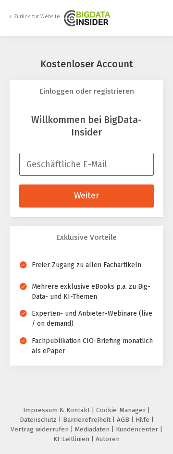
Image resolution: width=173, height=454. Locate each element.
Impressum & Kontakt (57, 410)
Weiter (86, 195)
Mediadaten (93, 429)
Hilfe (143, 420)
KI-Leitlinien (72, 439)
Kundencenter (138, 429)
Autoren (108, 439)
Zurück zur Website (37, 16)
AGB (124, 420)
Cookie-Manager (122, 410)
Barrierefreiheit (87, 420)
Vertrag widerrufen (41, 429)
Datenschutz (39, 420)
